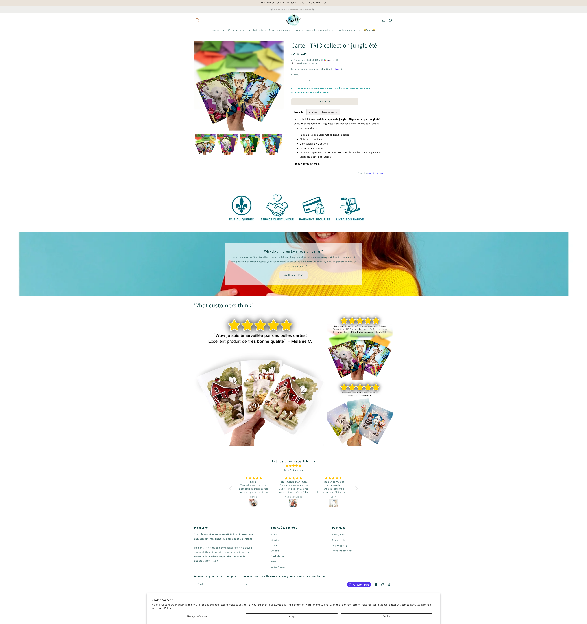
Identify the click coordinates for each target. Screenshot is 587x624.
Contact (275, 545)
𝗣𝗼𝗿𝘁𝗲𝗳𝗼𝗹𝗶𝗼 (277, 556)
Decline (386, 616)
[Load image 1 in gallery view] (205, 144)
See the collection (293, 274)
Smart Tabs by (373, 173)
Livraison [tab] (313, 112)
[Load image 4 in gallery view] (272, 144)
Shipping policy (339, 545)
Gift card (275, 550)
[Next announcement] (391, 10)
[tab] (299, 112)
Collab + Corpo (278, 566)
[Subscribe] (245, 584)
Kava (381, 173)
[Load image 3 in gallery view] (250, 144)
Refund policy (339, 540)
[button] (197, 20)
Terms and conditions (343, 550)
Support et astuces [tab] (329, 112)
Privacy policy (338, 534)
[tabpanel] (337, 143)
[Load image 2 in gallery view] (227, 144)
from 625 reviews (293, 470)
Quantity (295, 74)
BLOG (273, 561)
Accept (291, 616)
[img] (293, 465)
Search (274, 534)
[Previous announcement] (195, 10)
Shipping (295, 63)
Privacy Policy (163, 607)
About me (276, 540)
